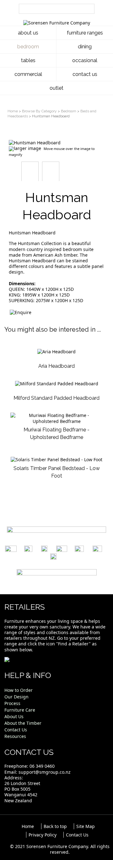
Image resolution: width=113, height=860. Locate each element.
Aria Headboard (56, 366)
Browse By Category (39, 111)
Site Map (85, 826)
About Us (28, 33)
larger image (27, 148)
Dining (85, 47)
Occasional (84, 60)
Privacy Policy (42, 835)
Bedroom (28, 47)
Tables (28, 60)
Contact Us (85, 74)
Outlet (56, 88)
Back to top (55, 826)
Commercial (28, 74)
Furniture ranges (85, 33)
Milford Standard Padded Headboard (56, 398)
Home (13, 111)
